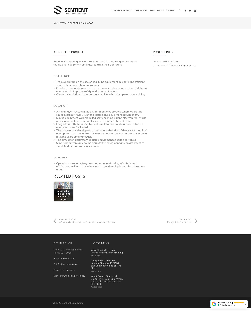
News (152, 10)
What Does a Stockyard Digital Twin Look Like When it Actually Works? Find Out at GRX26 (107, 280)
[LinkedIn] (191, 10)
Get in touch (63, 243)
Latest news (100, 243)
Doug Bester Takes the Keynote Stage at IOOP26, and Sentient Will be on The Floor (106, 264)
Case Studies (141, 10)
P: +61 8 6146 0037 (64, 258)
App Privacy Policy (74, 275)
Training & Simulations (181, 65)
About (160, 10)
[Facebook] (186, 10)
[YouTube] (195, 10)
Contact (170, 10)
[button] (229, 304)
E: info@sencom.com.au (66, 264)
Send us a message (64, 269)
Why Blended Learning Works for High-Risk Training (107, 251)
